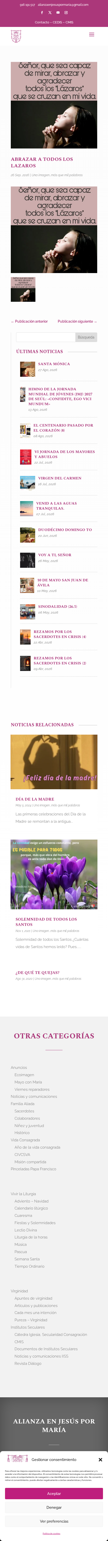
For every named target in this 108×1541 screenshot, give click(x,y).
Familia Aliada (22, 1104)
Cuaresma (23, 1215)
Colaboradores (27, 1118)
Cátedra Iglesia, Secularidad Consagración (51, 1334)
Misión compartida (30, 1162)
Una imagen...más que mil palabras (57, 175)
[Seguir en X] (50, 13)
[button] (100, 1459)
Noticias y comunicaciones (34, 1096)
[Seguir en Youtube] (58, 13)
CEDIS (57, 22)
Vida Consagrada (25, 1140)
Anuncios (19, 1067)
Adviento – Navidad (31, 1201)
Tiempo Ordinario (29, 1266)
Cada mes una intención (36, 1312)
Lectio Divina (26, 1230)
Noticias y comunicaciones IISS (41, 1356)
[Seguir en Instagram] (66, 13)
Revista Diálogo (28, 1363)
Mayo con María (28, 1082)
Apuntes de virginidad (33, 1298)
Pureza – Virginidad (31, 1320)
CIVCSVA (22, 1154)
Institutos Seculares (28, 1327)
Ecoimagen (24, 1075)
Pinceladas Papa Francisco (33, 1169)
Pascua (21, 1252)
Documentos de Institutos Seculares (46, 1349)
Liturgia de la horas (31, 1237)
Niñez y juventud (29, 1125)
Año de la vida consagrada (37, 1147)
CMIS (69, 22)
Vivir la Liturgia (23, 1194)
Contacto (42, 22)
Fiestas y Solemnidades (35, 1223)
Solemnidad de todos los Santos (46, 922)
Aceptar (54, 1493)
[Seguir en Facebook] (42, 13)
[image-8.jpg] (23, 290)
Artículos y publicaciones (36, 1305)
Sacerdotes (24, 1111)
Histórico (22, 1133)
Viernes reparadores (32, 1089)
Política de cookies (51, 1533)
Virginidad (19, 1291)
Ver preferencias (54, 1521)
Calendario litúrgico (31, 1208)
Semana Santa (27, 1259)
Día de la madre (35, 799)
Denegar (54, 1507)
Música (21, 1244)
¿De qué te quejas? (38, 973)
